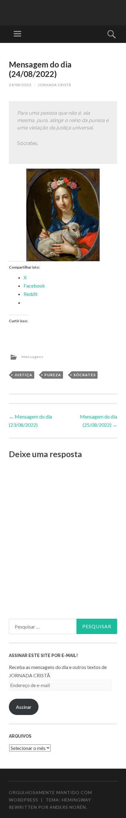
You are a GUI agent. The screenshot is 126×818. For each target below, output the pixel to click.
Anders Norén (68, 807)
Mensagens (32, 356)
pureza (52, 375)
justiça (23, 375)
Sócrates (84, 375)
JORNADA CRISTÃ (54, 84)
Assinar (23, 707)
